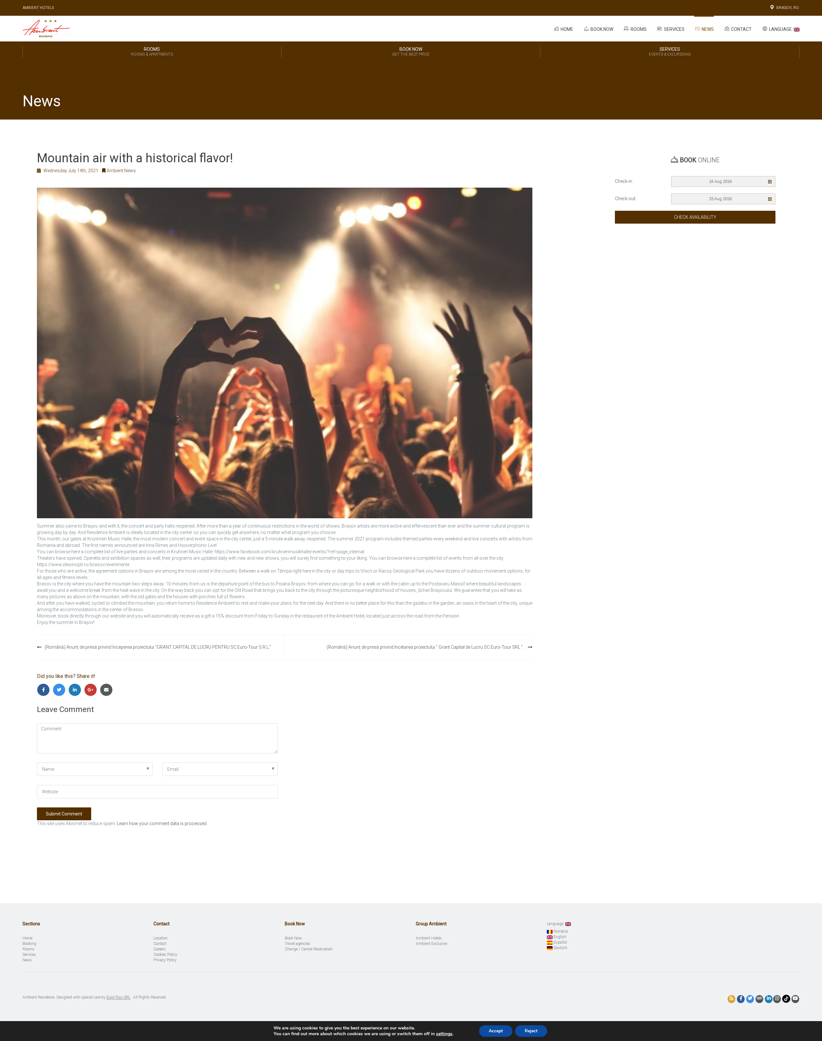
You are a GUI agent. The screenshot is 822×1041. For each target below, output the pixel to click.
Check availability (695, 217)
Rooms (638, 29)
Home (566, 29)
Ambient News (121, 170)
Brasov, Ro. (788, 7)
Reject (531, 1031)
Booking (29, 943)
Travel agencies (297, 943)
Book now (601, 29)
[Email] (107, 689)
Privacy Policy (165, 960)
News (707, 29)
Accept (496, 1031)
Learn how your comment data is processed (161, 823)
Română (560, 931)
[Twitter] (60, 689)
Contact (741, 29)
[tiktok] (786, 998)
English (559, 937)
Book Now (411, 52)
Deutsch (560, 948)
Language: (781, 29)
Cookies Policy (165, 954)
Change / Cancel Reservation (309, 949)
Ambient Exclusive (431, 943)
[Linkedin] (76, 689)
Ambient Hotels (38, 7)
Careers (159, 949)
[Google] (92, 689)
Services (674, 29)
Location (160, 938)
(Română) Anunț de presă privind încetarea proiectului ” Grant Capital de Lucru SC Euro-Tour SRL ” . (426, 647)
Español (560, 942)
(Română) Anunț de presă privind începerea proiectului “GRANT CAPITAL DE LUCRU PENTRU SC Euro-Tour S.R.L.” (158, 647)
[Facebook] (45, 689)
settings (444, 1034)
